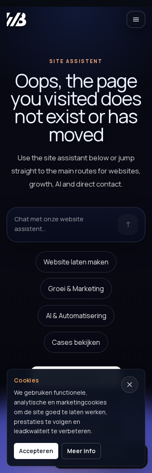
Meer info (81, 451)
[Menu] (136, 19)
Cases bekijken (76, 342)
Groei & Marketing (76, 288)
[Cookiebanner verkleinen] (129, 384)
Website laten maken (76, 262)
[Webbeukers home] (16, 19)
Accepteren (36, 451)
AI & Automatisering (76, 315)
